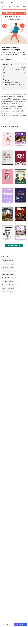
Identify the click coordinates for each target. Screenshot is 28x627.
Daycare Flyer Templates (8, 288)
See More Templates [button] (14, 245)
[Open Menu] (25, 2)
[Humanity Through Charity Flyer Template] (20, 139)
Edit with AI (22, 624)
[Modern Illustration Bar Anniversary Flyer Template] (20, 176)
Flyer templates (16, 6)
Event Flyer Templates (7, 277)
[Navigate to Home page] (7, 2)
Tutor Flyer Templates (7, 291)
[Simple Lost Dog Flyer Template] (7, 233)
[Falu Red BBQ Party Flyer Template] (20, 214)
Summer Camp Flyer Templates (9, 284)
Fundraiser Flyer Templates (8, 264)
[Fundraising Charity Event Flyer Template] (20, 233)
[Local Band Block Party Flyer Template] (20, 158)
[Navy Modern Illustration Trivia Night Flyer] (20, 195)
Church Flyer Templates (8, 267)
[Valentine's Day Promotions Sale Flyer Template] (7, 158)
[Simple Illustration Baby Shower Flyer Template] (7, 139)
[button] (7, 624)
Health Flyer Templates (7, 274)
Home (2, 6)
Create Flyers (8, 6)
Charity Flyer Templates (7, 260)
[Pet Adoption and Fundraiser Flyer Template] (7, 176)
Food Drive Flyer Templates (8, 271)
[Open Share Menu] (25, 59)
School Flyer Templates (7, 281)
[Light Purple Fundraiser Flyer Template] (7, 195)
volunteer (24, 6)
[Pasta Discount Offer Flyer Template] (7, 214)
